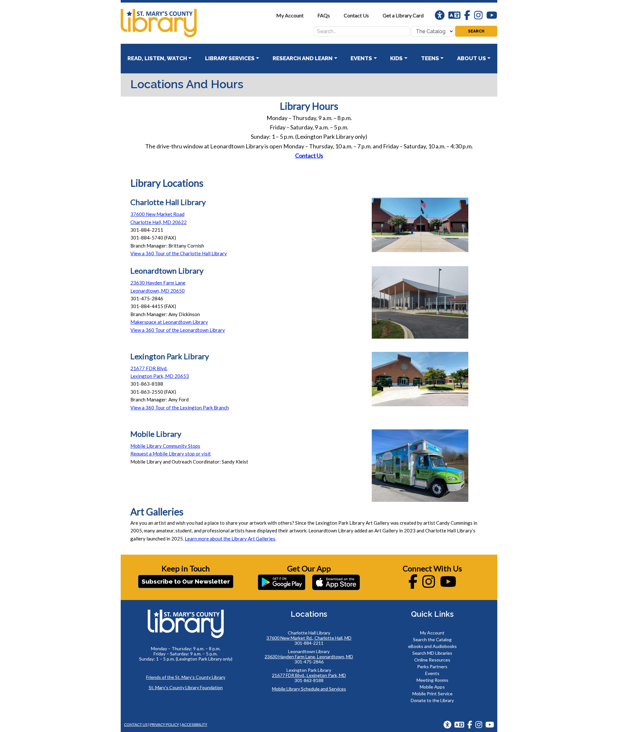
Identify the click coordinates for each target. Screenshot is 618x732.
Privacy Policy (164, 724)
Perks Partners (432, 666)
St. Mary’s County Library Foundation (186, 687)
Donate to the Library (432, 700)
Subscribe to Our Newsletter (186, 581)
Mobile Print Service (432, 693)
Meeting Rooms (432, 680)
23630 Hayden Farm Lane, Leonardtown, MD (309, 656)
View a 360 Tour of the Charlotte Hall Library (178, 253)
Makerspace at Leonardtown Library (169, 322)
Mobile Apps (432, 687)
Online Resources (432, 659)
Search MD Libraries (432, 653)
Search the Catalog (432, 639)
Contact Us (309, 155)
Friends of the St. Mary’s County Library (185, 677)
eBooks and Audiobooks (432, 646)
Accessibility (194, 724)
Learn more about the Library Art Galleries (230, 538)
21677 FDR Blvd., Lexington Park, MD (309, 675)
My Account (432, 632)
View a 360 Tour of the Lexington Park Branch (179, 407)
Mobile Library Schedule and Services (309, 688)
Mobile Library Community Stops (165, 446)
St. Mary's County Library (169, 23)
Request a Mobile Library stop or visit (170, 453)
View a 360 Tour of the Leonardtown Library (177, 330)
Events (432, 673)
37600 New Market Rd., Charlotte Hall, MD (309, 638)
